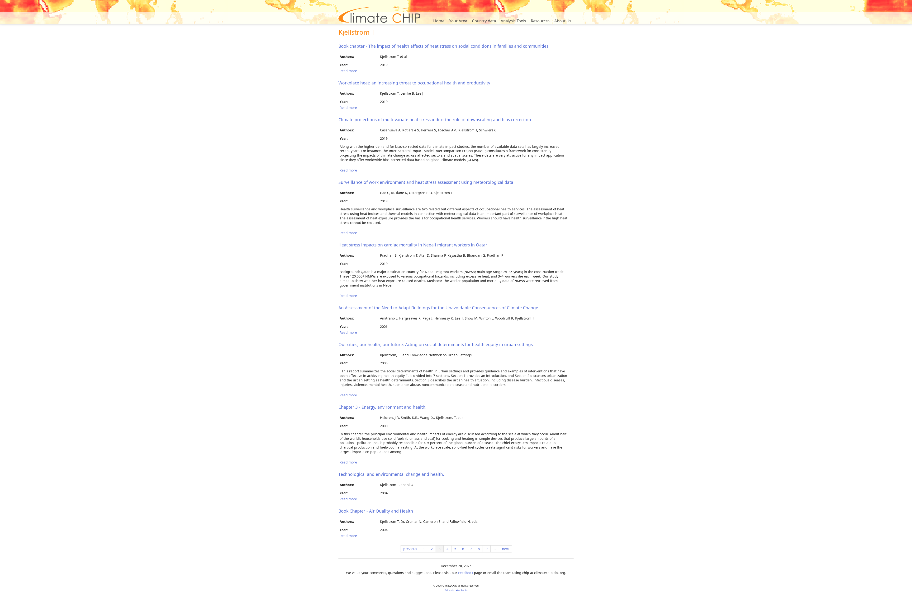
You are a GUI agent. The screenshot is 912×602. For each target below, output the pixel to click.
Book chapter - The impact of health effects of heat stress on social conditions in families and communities (443, 46)
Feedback (465, 572)
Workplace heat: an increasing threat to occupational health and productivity (414, 83)
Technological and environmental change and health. (391, 474)
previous (410, 548)
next (505, 548)
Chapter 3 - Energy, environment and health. (382, 407)
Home (438, 20)
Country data (484, 20)
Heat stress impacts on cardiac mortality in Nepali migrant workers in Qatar (412, 245)
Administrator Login (456, 590)
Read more (348, 71)
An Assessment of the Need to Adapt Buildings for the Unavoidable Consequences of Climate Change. (438, 307)
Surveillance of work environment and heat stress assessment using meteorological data (425, 182)
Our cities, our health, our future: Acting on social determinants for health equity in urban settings (435, 344)
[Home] (379, 15)
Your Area (458, 20)
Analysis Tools (513, 20)
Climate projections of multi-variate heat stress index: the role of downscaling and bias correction (434, 119)
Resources (540, 20)
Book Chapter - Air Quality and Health (375, 511)
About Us (562, 20)
